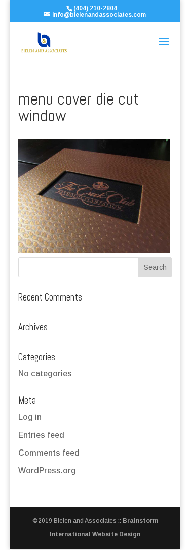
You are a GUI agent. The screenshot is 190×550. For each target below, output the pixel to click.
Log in (30, 417)
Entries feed (41, 435)
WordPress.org (47, 470)
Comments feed (49, 452)
